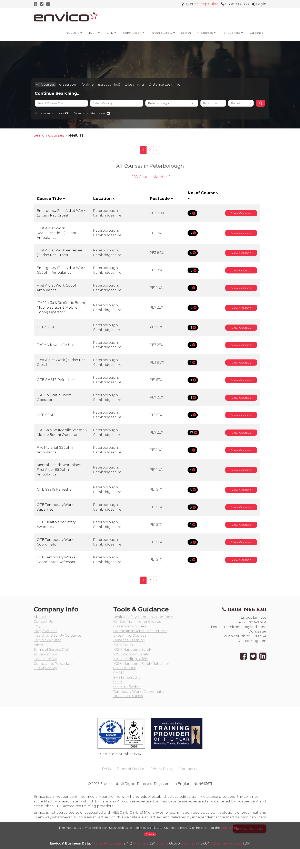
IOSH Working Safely (131, 654)
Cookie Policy (45, 659)
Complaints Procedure (53, 664)
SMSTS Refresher (127, 677)
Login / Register (47, 640)
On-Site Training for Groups (137, 622)
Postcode (160, 198)
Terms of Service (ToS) (52, 650)
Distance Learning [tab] (165, 84)
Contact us (188, 769)
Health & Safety (161, 33)
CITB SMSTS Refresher (55, 380)
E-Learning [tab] (134, 84)
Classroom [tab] (68, 84)
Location (103, 198)
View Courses (241, 213)
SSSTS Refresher (127, 687)
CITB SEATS (46, 415)
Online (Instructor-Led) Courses (140, 631)
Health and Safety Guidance (57, 635)
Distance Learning (129, 640)
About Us (41, 617)
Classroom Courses (129, 626)
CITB (110, 33)
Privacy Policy (45, 654)
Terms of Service (130, 769)
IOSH (93, 33)
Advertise (41, 645)
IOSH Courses (124, 645)
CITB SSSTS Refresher (55, 489)
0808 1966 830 (247, 609)
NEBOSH (72, 33)
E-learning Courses (129, 635)
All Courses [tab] (45, 84)
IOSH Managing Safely (132, 650)
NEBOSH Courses (128, 696)
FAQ (37, 626)
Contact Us (43, 622)
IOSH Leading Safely (130, 659)
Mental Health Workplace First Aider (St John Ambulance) (59, 469)
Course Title (50, 198)
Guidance (256, 33)
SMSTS (118, 673)
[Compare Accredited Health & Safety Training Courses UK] (66, 16)
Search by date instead (90, 113)
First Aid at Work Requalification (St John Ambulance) (57, 233)
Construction (132, 33)
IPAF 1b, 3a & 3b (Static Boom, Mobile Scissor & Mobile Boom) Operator (61, 307)
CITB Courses (124, 668)
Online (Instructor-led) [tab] (101, 84)
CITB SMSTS (47, 327)
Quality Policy (45, 668)
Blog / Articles (45, 631)
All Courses (205, 33)
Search (186, 33)
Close (149, 834)
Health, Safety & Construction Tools (143, 617)
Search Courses (49, 135)
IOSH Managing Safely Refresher (141, 664)
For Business (231, 33)
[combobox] (61, 103)
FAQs (106, 769)
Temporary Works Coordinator (139, 692)
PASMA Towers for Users (57, 345)
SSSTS (118, 682)
